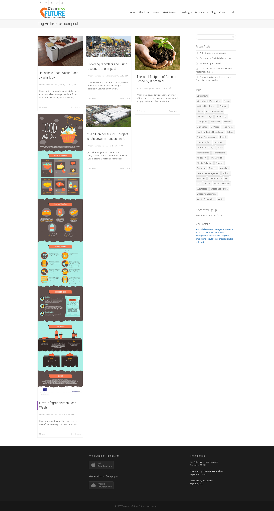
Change (223, 106)
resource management (208, 173)
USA (199, 183)
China (200, 111)
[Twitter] (40, 2)
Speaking (185, 12)
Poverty (213, 168)
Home (132, 12)
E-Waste (215, 126)
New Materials (217, 157)
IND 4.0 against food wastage (213, 53)
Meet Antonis (169, 12)
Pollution (201, 168)
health (223, 137)
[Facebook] (46, 2)
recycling (224, 168)
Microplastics (219, 152)
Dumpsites (202, 126)
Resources (200, 12)
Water (221, 199)
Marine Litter (203, 152)
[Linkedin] (51, 2)
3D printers (202, 95)
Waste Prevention (205, 199)
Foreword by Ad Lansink (210, 63)
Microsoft (201, 157)
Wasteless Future (219, 188)
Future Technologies (207, 137)
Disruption (202, 121)
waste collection (222, 183)
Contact (223, 12)
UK (226, 178)
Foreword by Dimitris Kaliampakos (215, 58)
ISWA (220, 147)
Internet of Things (205, 147)
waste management (206, 193)
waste (208, 183)
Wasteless (202, 188)
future (230, 131)
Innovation (219, 142)
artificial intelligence (206, 106)
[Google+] (56, 2)
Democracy (221, 116)
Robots (226, 173)
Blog (213, 12)
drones (227, 121)
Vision (156, 12)
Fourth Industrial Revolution (210, 131)
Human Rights (203, 142)
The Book (144, 12)
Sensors (201, 178)
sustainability (215, 178)
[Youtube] (62, 2)
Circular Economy (214, 111)
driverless (215, 121)
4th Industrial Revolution (208, 101)
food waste (228, 126)
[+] (60, 51)
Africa (227, 101)
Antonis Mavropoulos (149, 506)
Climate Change (204, 116)
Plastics (219, 163)
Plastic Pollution (204, 163)
